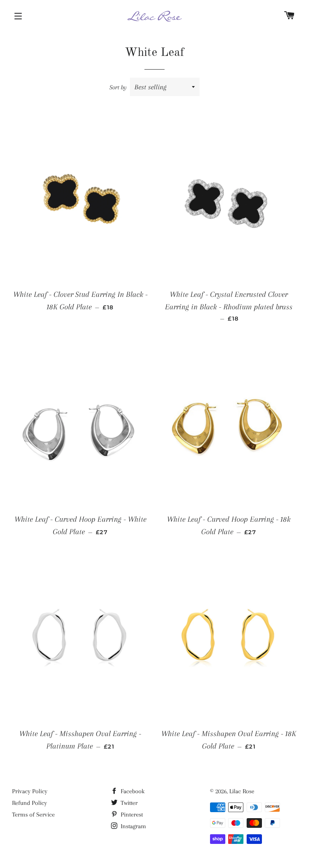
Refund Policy (29, 802)
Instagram (132, 826)
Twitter (128, 802)
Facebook (131, 791)
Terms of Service (33, 814)
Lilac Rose (241, 791)
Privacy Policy (29, 791)
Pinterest (131, 814)
